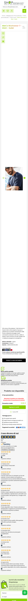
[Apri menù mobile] (4, 11)
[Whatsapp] (24, 593)
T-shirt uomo (13, 17)
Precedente (4, 449)
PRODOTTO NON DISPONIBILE (14, 360)
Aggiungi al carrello (14, 407)
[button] (3, 178)
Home (3, 15)
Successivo (11, 449)
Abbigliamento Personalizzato (14, 15)
